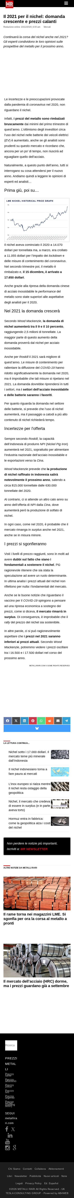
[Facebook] (6, 1130)
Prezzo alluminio (10, 1080)
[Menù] (66, 3)
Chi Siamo (14, 1168)
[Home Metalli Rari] (9, 7)
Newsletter (21, 1176)
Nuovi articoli (51, 1176)
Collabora (40, 1168)
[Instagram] (7, 1148)
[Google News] (15, 1148)
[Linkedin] (10, 1136)
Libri (9, 1176)
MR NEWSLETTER (33, 849)
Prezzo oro (9, 1091)
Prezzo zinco (9, 1086)
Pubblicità (35, 1176)
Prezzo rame (9, 1075)
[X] (13, 1130)
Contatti (27, 1168)
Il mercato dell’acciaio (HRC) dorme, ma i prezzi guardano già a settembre (36, 983)
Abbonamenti (56, 1168)
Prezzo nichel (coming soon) (10, 1103)
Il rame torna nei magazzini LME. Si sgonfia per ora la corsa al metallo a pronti (35, 919)
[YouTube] (7, 1142)
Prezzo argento (9, 1097)
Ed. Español (51, 1183)
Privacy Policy (33, 1183)
